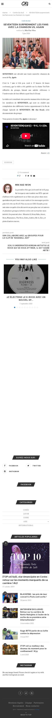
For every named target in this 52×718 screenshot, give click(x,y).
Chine (26, 517)
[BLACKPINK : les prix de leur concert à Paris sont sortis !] (10, 598)
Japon (26, 513)
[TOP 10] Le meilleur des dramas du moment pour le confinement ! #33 (33, 648)
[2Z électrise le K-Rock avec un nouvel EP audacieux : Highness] (26, 279)
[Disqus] (26, 344)
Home (5, 13)
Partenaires (39, 702)
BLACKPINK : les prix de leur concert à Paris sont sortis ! (33, 595)
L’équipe (28, 702)
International (26, 525)
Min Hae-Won (30, 30)
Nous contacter (32, 706)
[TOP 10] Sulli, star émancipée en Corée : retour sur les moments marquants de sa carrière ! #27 (25, 579)
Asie (25, 521)
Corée (26, 510)
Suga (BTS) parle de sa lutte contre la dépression (34, 632)
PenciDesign (37, 709)
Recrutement (18, 706)
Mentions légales (15, 702)
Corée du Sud (18, 13)
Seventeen (8, 162)
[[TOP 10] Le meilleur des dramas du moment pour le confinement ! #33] (10, 650)
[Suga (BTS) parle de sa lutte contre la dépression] (10, 635)
